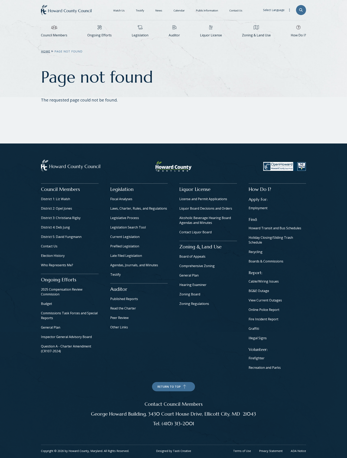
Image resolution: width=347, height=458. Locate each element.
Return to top (169, 386)
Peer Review (119, 318)
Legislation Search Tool (128, 227)
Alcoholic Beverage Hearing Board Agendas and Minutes (205, 220)
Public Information (207, 10)
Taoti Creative (182, 451)
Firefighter (256, 358)
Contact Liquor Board (195, 232)
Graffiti (254, 328)
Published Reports (124, 299)
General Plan (50, 327)
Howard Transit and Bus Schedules (275, 228)
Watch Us (119, 10)
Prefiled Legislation (124, 246)
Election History (53, 255)
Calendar (179, 10)
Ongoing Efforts (99, 35)
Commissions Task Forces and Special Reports (69, 315)
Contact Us (235, 10)
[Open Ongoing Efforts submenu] (99, 41)
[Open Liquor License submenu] (210, 41)
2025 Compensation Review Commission (61, 291)
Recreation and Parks (265, 367)
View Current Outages (265, 300)
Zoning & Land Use (256, 35)
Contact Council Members (174, 404)
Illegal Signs (258, 338)
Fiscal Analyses (121, 199)
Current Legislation (125, 237)
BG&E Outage (259, 291)
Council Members (54, 35)
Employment (258, 208)
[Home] (70, 166)
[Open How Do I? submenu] (298, 41)
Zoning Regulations (194, 303)
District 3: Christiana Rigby (61, 218)
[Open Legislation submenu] (140, 41)
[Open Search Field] (301, 10)
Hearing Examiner (192, 285)
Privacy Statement (271, 451)
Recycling (255, 252)
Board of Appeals (192, 256)
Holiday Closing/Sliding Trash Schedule (271, 240)
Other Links (119, 327)
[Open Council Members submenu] (54, 41)
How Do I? (298, 35)
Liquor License (211, 35)
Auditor (174, 35)
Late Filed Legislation (126, 255)
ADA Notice (298, 451)
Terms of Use (242, 451)
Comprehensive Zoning (197, 266)
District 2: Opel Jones (56, 208)
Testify (140, 10)
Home (45, 51)
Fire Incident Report (263, 319)
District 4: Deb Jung (55, 227)
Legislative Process (124, 218)
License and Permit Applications (203, 199)
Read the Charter (123, 308)
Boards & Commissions (266, 261)
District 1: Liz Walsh (55, 199)
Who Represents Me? (57, 265)
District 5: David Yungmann (61, 237)
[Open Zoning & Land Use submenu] (256, 41)
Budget (46, 303)
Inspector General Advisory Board (66, 337)
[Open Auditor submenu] (174, 41)
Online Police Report (264, 309)
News (158, 10)
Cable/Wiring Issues (264, 281)
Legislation (140, 35)
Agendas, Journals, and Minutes (134, 265)
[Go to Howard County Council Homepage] (66, 10)
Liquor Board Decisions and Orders (205, 208)
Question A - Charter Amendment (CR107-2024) (66, 348)
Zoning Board (189, 294)
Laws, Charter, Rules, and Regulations (138, 208)
